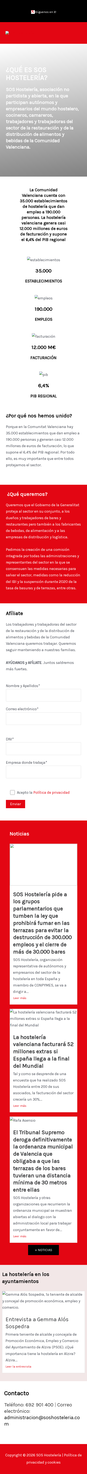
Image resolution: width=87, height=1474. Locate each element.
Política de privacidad (51, 792)
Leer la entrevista (18, 1366)
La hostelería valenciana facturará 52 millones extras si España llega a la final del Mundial (43, 1051)
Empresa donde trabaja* (26, 762)
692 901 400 (41, 1405)
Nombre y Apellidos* (23, 685)
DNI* (10, 739)
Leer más (19, 998)
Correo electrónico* (22, 709)
